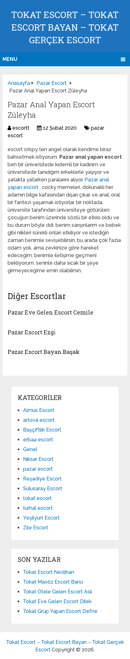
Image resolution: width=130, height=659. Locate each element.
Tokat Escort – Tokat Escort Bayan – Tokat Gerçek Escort (65, 27)
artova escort (39, 420)
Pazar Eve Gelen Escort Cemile (50, 312)
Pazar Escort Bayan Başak (44, 352)
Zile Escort (35, 528)
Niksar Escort (38, 459)
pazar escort (38, 469)
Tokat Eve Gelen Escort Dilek (57, 601)
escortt (20, 128)
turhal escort (38, 508)
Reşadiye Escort (42, 479)
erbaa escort (38, 440)
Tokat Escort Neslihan (48, 572)
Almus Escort (38, 410)
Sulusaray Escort (42, 488)
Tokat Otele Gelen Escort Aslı (57, 592)
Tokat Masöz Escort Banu (53, 582)
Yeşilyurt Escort (41, 518)
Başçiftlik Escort (42, 430)
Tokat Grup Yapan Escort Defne (60, 611)
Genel (30, 449)
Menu (10, 59)
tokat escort (37, 498)
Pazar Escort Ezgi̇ (32, 332)
